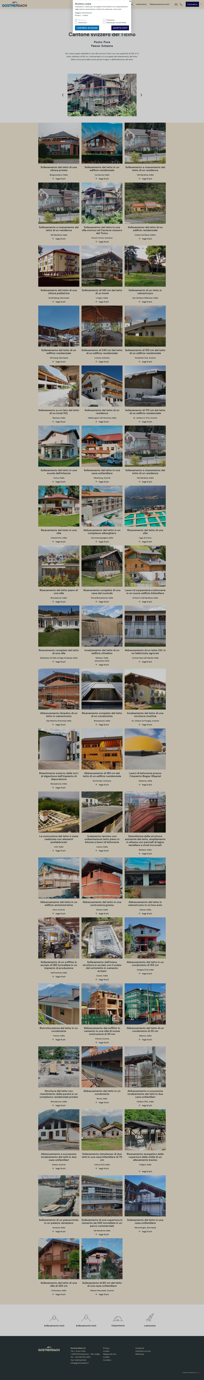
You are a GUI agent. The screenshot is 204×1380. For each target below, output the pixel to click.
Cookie (85, 15)
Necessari (82, 20)
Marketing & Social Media (116, 22)
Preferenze (110, 20)
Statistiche (82, 22)
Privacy (78, 15)
